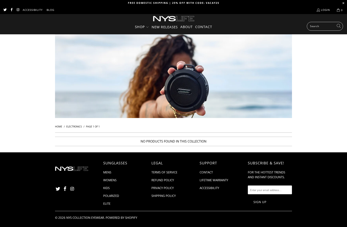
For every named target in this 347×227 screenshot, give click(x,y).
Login (325, 10)
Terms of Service (164, 172)
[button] (142, 27)
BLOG (50, 10)
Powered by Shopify (121, 218)
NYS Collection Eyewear (85, 218)
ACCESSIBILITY (33, 10)
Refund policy (162, 180)
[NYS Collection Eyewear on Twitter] (5, 10)
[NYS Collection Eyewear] (173, 19)
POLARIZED (111, 196)
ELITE (106, 204)
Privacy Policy (162, 188)
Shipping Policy (163, 196)
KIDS (106, 188)
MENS (107, 172)
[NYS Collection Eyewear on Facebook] (11, 10)
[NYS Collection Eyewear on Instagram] (18, 10)
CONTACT (206, 172)
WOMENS (109, 180)
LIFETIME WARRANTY (214, 180)
